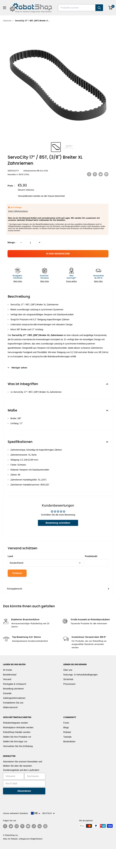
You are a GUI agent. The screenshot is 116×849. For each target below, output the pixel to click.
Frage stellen (71, 281)
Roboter (67, 732)
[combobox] (76, 7)
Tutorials (67, 736)
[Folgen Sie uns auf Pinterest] (22, 826)
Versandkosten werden (29, 196)
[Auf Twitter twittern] (100, 174)
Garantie (7, 693)
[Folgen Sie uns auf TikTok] (34, 826)
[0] (110, 8)
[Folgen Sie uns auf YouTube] (28, 826)
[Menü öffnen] (4, 7)
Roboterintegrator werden (15, 722)
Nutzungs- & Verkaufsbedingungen (80, 674)
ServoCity (13, 171)
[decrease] (21, 242)
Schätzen (17, 573)
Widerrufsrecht (10, 707)
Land (10, 556)
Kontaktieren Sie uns (13, 702)
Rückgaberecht (14, 588)
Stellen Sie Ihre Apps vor (15, 741)
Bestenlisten (69, 741)
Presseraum (69, 684)
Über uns (67, 670)
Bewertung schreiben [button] (58, 523)
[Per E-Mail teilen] (106, 174)
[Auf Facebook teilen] (89, 174)
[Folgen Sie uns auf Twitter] (11, 826)
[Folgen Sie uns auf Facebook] (5, 826)
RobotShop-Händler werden (16, 732)
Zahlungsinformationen (14, 698)
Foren (66, 722)
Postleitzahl (91, 556)
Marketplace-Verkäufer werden (18, 727)
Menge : (12, 242)
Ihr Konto (7, 670)
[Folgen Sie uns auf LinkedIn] (39, 826)
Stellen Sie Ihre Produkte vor (17, 736)
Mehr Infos (17, 281)
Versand (7, 679)
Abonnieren (24, 791)
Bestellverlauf (9, 674)
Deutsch (47, 813)
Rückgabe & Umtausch (14, 684)
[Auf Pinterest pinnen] (95, 174)
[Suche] (99, 7)
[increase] (39, 242)
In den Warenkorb (58, 253)
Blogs (66, 727)
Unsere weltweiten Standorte (15, 813)
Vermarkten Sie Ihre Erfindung (18, 746)
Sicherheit (68, 679)
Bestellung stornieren (13, 688)
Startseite (7, 20)
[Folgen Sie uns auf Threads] (45, 826)
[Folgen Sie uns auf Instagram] (16, 826)
